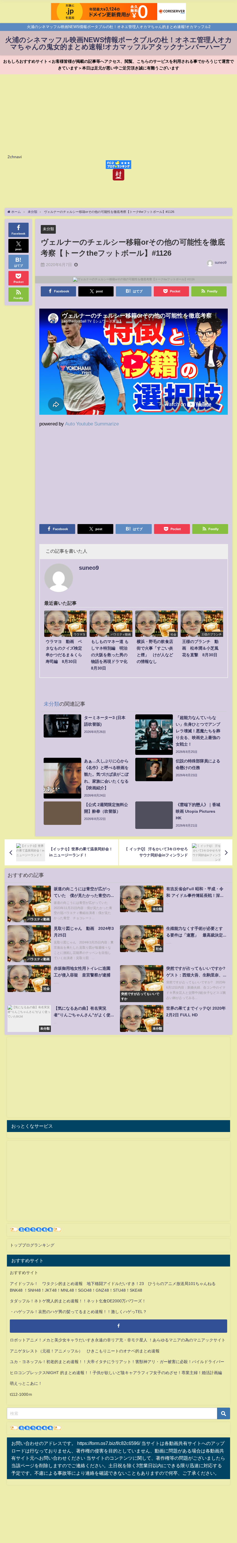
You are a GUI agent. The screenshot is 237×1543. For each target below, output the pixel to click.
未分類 (48, 229)
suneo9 (221, 262)
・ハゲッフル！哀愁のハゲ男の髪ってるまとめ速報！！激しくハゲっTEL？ (78, 1312)
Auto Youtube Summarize (92, 423)
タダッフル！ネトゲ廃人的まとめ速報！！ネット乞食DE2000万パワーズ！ (78, 1301)
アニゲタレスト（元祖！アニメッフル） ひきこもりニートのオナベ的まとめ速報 (85, 1351)
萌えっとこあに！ (26, 1383)
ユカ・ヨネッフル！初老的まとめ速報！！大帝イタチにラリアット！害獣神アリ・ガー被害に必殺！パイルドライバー (117, 1362)
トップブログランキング (32, 1245)
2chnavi (15, 157)
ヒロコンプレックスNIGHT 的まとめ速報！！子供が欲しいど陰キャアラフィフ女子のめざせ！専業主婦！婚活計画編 (116, 1373)
